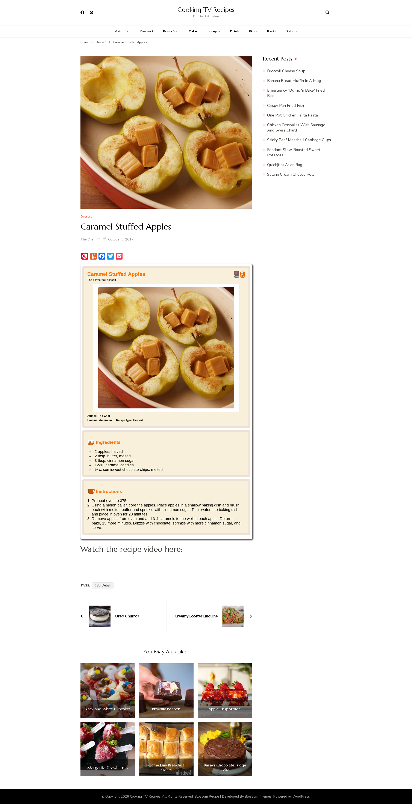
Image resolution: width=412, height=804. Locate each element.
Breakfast (171, 31)
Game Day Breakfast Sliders (166, 767)
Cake (193, 31)
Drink (234, 31)
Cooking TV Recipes (206, 10)
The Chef (87, 239)
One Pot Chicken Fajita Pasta (292, 115)
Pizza (253, 31)
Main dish (123, 31)
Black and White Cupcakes (107, 709)
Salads (291, 31)
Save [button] (236, 276)
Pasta (272, 31)
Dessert (146, 31)
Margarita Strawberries (107, 767)
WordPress (301, 796)
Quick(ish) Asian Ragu (286, 164)
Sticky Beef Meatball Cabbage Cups (299, 139)
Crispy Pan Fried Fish (285, 105)
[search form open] (327, 13)
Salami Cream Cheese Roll (290, 174)
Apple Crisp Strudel (225, 709)
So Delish (104, 585)
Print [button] (242, 276)
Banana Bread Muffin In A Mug (294, 80)
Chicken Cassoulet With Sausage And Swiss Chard (296, 127)
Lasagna (213, 31)
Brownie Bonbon (166, 709)
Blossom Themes (258, 796)
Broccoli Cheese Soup (286, 71)
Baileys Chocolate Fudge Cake (225, 767)
